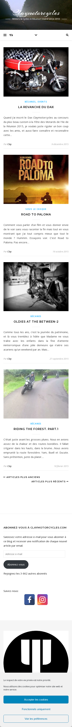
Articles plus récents (48, 481)
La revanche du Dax (36, 107)
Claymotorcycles (36, 13)
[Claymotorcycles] (36, 663)
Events (42, 101)
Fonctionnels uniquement (36, 709)
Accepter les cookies (36, 699)
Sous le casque (36, 209)
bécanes (30, 101)
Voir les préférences (36, 718)
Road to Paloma (36, 214)
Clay (9, 144)
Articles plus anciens (23, 477)
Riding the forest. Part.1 (36, 429)
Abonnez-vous (16, 564)
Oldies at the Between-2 (36, 321)
